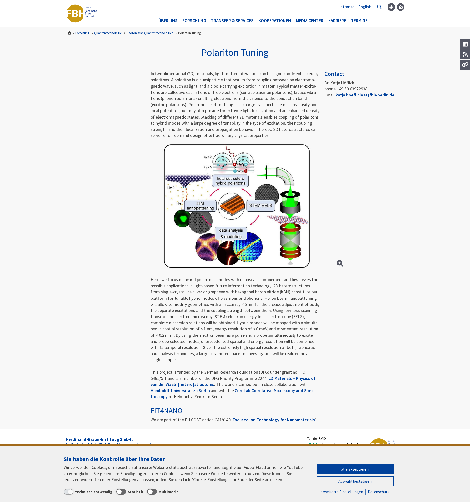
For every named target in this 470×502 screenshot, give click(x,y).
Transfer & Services (232, 20)
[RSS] (465, 54)
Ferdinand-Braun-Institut (82, 13)
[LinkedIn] (465, 44)
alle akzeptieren (355, 469)
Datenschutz (378, 491)
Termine (359, 20)
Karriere (337, 20)
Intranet (346, 7)
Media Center (309, 20)
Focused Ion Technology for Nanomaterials (274, 420)
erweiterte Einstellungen (342, 491)
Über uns (167, 20)
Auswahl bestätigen (355, 481)
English (364, 7)
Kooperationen (274, 20)
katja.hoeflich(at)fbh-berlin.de (365, 95)
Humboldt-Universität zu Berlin (180, 390)
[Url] (465, 65)
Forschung (194, 20)
